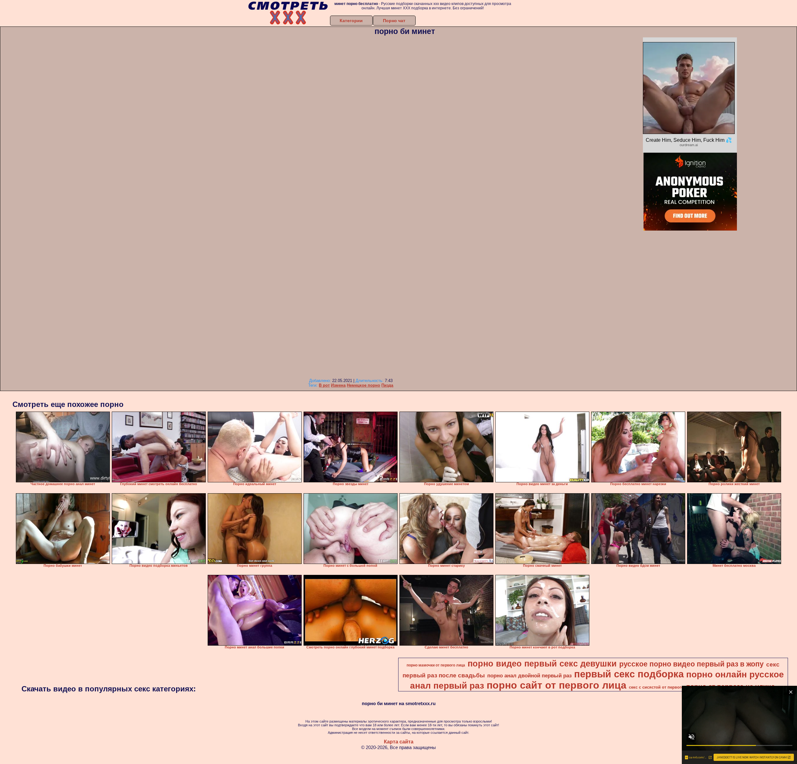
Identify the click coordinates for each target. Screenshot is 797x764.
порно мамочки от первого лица (436, 665)
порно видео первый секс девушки (542, 663)
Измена (338, 385)
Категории (351, 20)
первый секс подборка (629, 674)
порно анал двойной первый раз (529, 675)
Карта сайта (398, 741)
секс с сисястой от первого (656, 687)
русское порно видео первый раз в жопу (691, 664)
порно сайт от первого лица (556, 685)
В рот (324, 385)
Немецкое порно (363, 385)
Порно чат (394, 20)
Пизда (387, 385)
